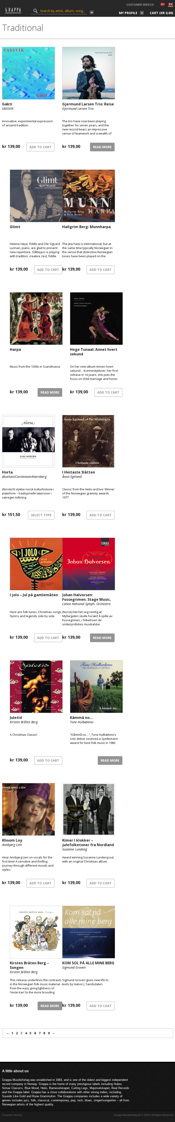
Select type (41, 515)
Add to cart (40, 147)
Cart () (161, 13)
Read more (102, 147)
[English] (170, 5)
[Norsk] (163, 4)
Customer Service (140, 5)
